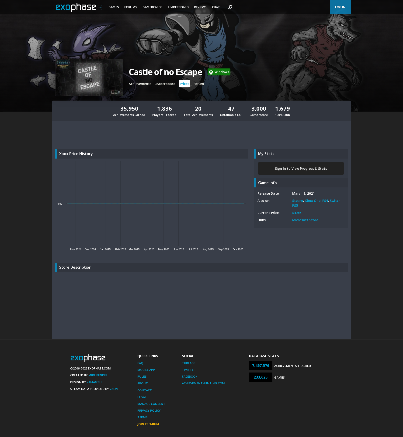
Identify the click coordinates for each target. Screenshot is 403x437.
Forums (130, 7)
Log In (340, 7)
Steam (297, 200)
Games (113, 7)
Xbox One (312, 200)
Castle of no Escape (165, 72)
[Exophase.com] (79, 7)
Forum (199, 83)
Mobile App (146, 370)
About (142, 383)
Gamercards (152, 7)
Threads (188, 363)
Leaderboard (178, 7)
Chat (216, 7)
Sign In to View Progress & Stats (301, 168)
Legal (141, 397)
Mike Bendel (98, 375)
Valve (114, 389)
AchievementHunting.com (203, 383)
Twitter (188, 370)
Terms (142, 417)
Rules (142, 376)
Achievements (140, 83)
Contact (144, 390)
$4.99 (296, 212)
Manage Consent (151, 404)
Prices (184, 83)
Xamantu (94, 382)
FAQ (140, 363)
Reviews (200, 7)
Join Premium (148, 424)
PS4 (325, 200)
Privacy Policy (149, 410)
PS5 (295, 205)
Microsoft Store (305, 220)
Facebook (189, 376)
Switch (335, 200)
